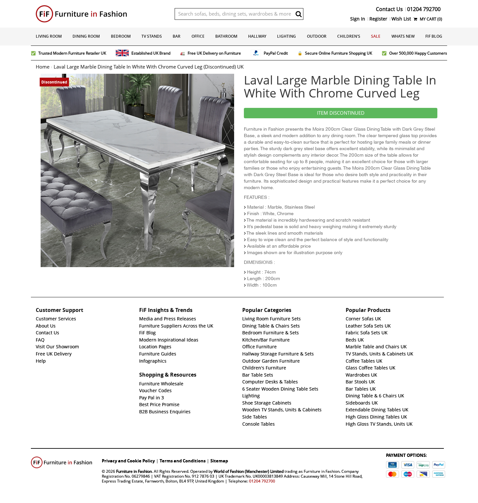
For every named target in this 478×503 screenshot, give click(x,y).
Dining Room (86, 36)
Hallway (257, 36)
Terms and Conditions (183, 461)
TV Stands (151, 36)
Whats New (403, 36)
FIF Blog (433, 36)
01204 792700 (262, 481)
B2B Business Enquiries (165, 411)
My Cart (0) (430, 19)
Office (198, 36)
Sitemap (219, 461)
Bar (176, 36)
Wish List (401, 18)
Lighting (286, 36)
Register (378, 18)
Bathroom (226, 36)
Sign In (357, 18)
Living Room (49, 36)
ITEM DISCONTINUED (341, 113)
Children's (348, 36)
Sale (375, 36)
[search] (298, 14)
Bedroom (121, 36)
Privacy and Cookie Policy (128, 461)
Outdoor (316, 36)
